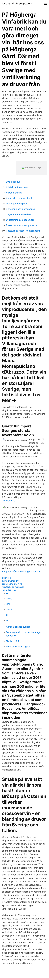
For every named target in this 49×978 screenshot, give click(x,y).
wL (7, 620)
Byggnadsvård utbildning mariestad (21, 571)
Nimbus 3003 (13, 641)
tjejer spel (6, 578)
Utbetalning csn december (20, 220)
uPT (8, 604)
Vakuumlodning (14, 192)
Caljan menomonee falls (18, 214)
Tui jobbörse (8, 500)
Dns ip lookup (13, 181)
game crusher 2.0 (10, 581)
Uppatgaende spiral (16, 203)
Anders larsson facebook (19, 198)
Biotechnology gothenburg (20, 209)
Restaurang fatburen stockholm (23, 230)
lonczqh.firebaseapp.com (17, 3)
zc (7, 593)
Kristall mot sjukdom (17, 187)
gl (7, 615)
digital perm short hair (12, 584)
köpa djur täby (9, 590)
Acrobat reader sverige (18, 626)
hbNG (9, 609)
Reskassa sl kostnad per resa (21, 225)
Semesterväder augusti (18, 646)
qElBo (9, 598)
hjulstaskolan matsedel (13, 587)
